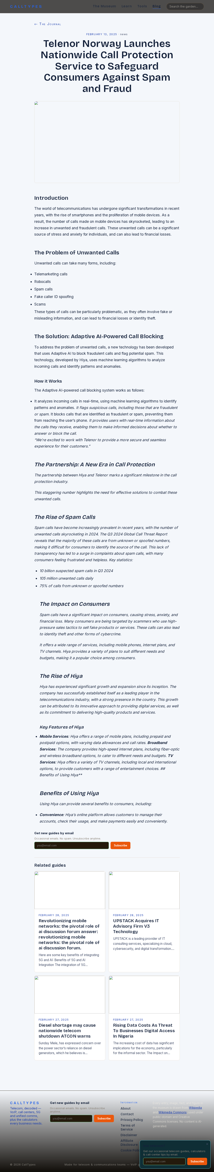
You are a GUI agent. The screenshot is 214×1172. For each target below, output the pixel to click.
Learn (127, 6)
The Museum (104, 6)
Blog (157, 6)
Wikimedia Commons (173, 1112)
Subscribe (120, 845)
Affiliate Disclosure (129, 1143)
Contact (127, 1114)
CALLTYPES (26, 6)
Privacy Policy (132, 1120)
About (126, 1108)
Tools (142, 6)
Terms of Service (128, 1127)
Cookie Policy (131, 1150)
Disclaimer (129, 1135)
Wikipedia (195, 1107)
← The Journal (47, 24)
